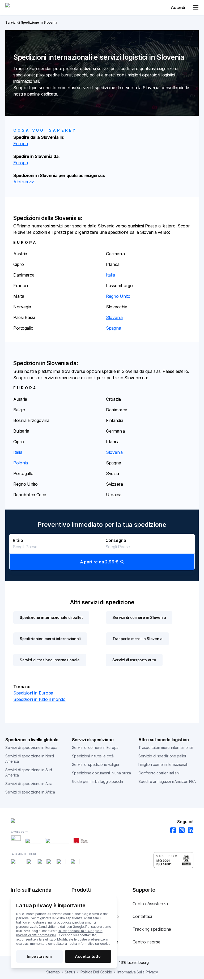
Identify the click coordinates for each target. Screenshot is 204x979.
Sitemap (53, 972)
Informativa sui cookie (94, 944)
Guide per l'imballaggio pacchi (97, 781)
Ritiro (18, 540)
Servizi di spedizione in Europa (31, 747)
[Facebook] (171, 830)
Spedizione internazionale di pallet (51, 617)
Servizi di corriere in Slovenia (139, 617)
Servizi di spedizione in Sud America (28, 772)
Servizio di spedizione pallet (162, 756)
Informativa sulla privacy (137, 972)
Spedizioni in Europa (33, 693)
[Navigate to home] (25, 7)
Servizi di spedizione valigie (95, 764)
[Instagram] (180, 830)
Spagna (113, 328)
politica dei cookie (96, 972)
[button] (102, 552)
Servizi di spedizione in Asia (28, 783)
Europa (20, 143)
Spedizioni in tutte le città (93, 756)
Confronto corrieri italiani (158, 773)
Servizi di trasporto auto (134, 660)
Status (70, 972)
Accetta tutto (88, 956)
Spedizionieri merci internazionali (50, 638)
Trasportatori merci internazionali (165, 747)
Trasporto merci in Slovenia (137, 638)
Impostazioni (39, 956)
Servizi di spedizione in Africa (30, 792)
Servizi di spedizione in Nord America (29, 759)
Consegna (115, 540)
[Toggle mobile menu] (195, 7)
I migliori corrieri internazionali (163, 764)
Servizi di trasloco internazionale (50, 660)
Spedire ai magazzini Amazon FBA (167, 781)
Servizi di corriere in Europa (95, 747)
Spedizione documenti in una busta (101, 773)
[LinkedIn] (189, 830)
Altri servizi (24, 181)
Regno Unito (118, 296)
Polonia (20, 462)
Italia (110, 275)
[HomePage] (102, 821)
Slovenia (114, 317)
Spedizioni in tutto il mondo (39, 699)
